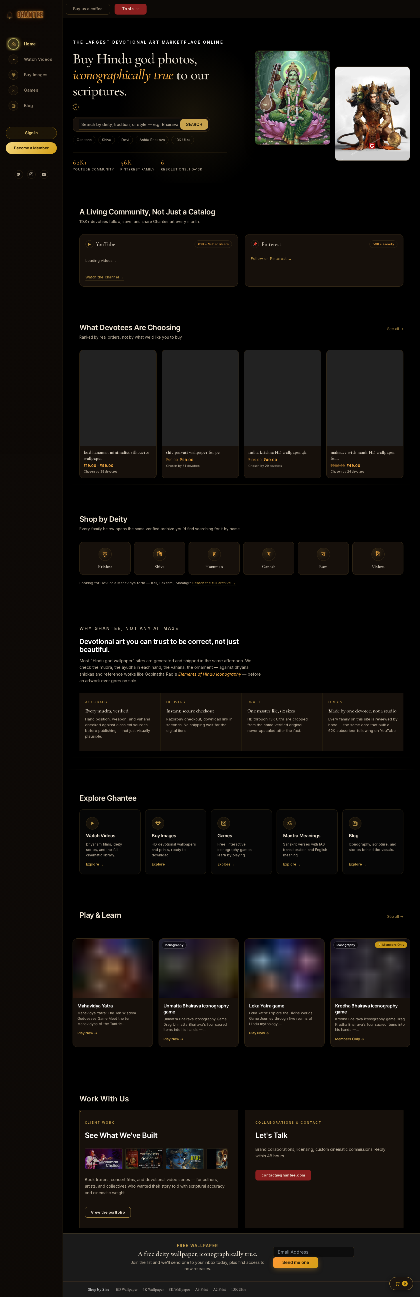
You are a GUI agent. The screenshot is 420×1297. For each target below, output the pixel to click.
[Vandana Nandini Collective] (185, 1158)
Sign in (31, 132)
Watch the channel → (104, 277)
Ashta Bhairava (152, 140)
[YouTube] (44, 174)
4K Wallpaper (153, 1289)
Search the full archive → (214, 583)
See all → (395, 328)
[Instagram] (31, 174)
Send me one (295, 1262)
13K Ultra (182, 140)
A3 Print (201, 1289)
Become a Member (31, 148)
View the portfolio (108, 1212)
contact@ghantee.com (283, 1175)
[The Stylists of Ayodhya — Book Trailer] (144, 1158)
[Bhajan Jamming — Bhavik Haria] (104, 1158)
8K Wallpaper (179, 1289)
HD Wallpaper (126, 1289)
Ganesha (84, 140)
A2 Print (219, 1289)
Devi (125, 140)
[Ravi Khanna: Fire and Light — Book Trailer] (225, 1158)
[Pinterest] (19, 174)
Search (194, 124)
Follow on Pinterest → (271, 258)
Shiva (106, 140)
